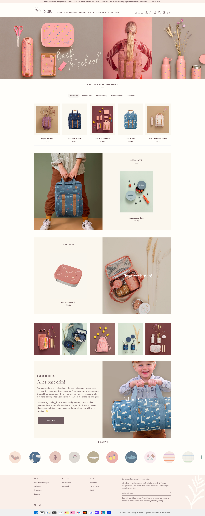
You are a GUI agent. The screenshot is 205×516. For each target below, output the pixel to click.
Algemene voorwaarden (152, 512)
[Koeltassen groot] (136, 275)
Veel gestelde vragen (41, 482)
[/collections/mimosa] (191, 457)
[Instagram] (40, 505)
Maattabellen (66, 482)
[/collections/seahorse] (20, 457)
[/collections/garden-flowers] (115, 457)
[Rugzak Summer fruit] (102, 119)
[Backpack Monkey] (74, 119)
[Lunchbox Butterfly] (68, 276)
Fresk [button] (92, 479)
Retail (92, 490)
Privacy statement (137, 512)
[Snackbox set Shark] (136, 192)
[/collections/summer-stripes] (134, 457)
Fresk (124, 512)
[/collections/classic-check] (153, 457)
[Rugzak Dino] (130, 119)
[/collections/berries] (39, 457)
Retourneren (38, 490)
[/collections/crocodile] (58, 457)
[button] (59, 12)
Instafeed (65, 486)
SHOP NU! (51, 420)
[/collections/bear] (172, 457)
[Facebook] (35, 505)
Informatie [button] (66, 479)
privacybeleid (162, 498)
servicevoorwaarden (131, 500)
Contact (37, 494)
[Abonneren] (169, 493)
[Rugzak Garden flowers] (158, 119)
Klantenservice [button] (39, 479)
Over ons (93, 482)
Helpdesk (37, 486)
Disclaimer (166, 512)
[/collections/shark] (96, 457)
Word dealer (94, 486)
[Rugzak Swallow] (47, 119)
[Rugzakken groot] (68, 191)
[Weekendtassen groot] (136, 399)
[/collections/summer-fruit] (77, 457)
